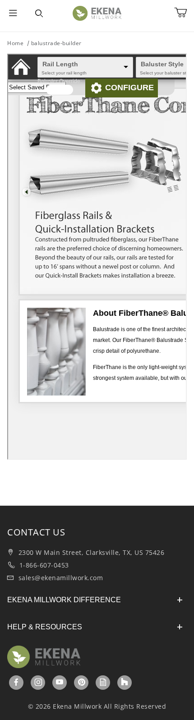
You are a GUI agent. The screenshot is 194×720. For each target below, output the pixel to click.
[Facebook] (16, 682)
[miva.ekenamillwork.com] (97, 13)
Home (15, 43)
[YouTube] (59, 682)
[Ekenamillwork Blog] (103, 682)
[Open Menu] (13, 13)
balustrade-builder (56, 43)
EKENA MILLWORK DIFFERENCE (64, 600)
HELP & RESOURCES (44, 627)
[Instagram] (38, 682)
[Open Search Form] (39, 13)
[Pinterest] (81, 682)
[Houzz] (124, 682)
